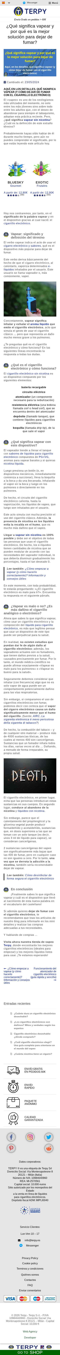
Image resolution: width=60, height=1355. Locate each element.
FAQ (30, 1285)
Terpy (7, 945)
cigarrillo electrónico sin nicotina (28, 373)
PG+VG (43, 457)
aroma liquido (39, 324)
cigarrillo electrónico (17, 223)
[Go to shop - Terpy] (30, 1347)
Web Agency (30, 1331)
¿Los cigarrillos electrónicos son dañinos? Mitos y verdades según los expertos (34, 1025)
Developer (30, 1337)
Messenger (32, 2)
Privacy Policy (30, 1258)
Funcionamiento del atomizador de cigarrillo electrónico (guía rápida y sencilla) (43, 972)
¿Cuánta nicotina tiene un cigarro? (33, 1054)
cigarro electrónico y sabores (22, 245)
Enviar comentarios (30, 1290)
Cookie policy (30, 1263)
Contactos (30, 1280)
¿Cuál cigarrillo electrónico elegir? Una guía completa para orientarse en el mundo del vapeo (34, 1045)
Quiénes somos (30, 1274)
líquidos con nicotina (31, 811)
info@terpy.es (32, 1240)
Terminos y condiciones (30, 1268)
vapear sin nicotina (37, 120)
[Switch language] (6, 3)
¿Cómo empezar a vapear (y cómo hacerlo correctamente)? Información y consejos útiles (17, 975)
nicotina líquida (14, 463)
